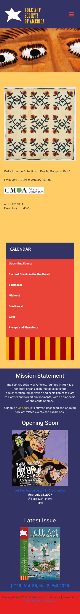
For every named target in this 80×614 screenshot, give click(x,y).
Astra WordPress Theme (40, 601)
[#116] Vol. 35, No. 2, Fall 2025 (40, 585)
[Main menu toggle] (71, 14)
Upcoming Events (20, 263)
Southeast (15, 285)
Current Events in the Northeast (29, 274)
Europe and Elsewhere (23, 327)
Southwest (16, 306)
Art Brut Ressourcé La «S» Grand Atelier (40, 490)
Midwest (14, 295)
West (12, 317)
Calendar (23, 408)
